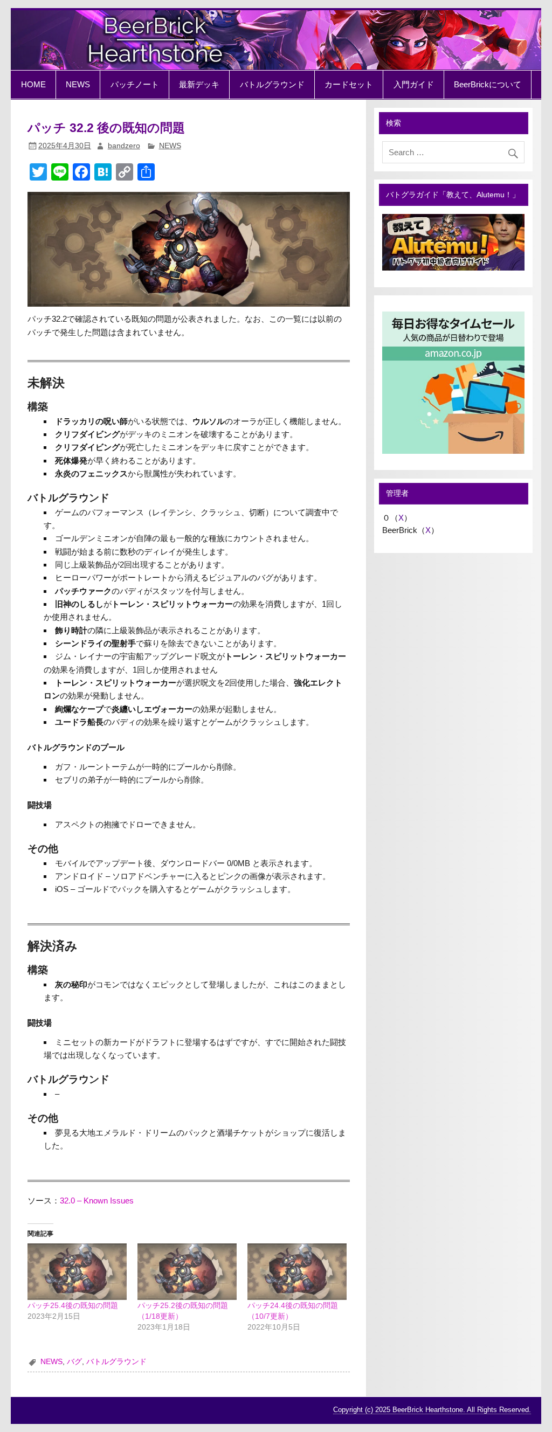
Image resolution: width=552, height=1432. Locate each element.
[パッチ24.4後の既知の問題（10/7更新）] (297, 1271)
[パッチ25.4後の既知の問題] (77, 1271)
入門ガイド (414, 84)
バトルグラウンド (272, 84)
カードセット (349, 84)
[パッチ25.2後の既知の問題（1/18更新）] (187, 1271)
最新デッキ (199, 84)
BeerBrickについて (487, 84)
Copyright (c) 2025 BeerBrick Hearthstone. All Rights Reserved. (432, 1410)
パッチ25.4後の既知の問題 (72, 1305)
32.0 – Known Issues (97, 1200)
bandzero (124, 146)
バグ (74, 1362)
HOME (33, 84)
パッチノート (135, 84)
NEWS (78, 84)
